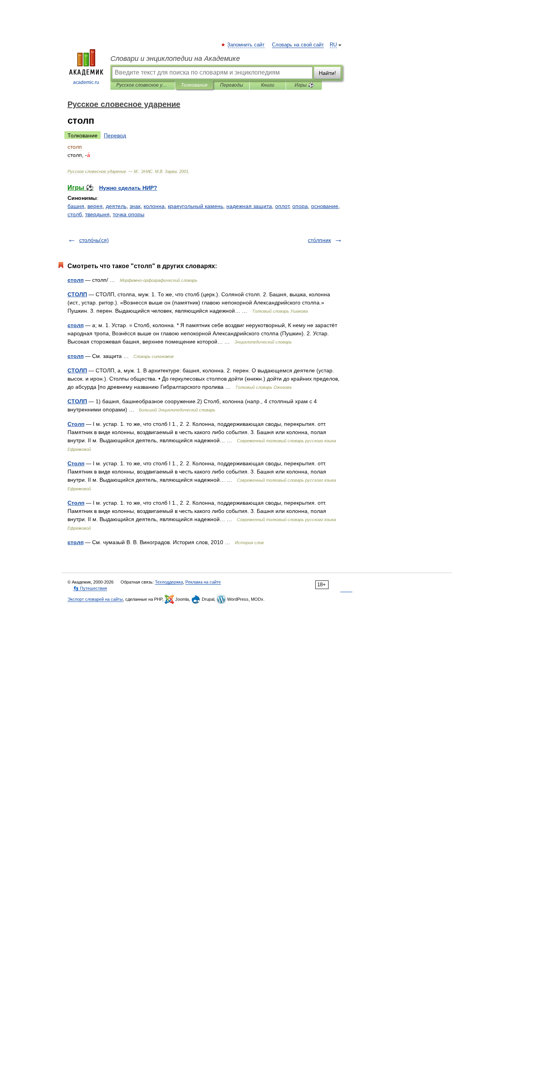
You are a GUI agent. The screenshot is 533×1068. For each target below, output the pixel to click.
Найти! (327, 73)
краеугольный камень (195, 206)
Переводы (231, 85)
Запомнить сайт (246, 45)
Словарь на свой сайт (298, 45)
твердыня (97, 214)
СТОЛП (77, 294)
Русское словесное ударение (142, 85)
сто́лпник (319, 240)
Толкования (194, 85)
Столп (76, 424)
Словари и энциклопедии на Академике (175, 58)
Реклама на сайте (203, 582)
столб (75, 214)
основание (324, 206)
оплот (282, 206)
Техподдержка (169, 582)
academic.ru (86, 82)
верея (95, 206)
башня (76, 206)
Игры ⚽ (304, 85)
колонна (154, 206)
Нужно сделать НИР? (128, 188)
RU (333, 45)
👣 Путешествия (90, 588)
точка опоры (128, 214)
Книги (267, 85)
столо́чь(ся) (94, 240)
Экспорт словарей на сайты (95, 599)
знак (135, 206)
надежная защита (249, 206)
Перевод (115, 135)
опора (300, 206)
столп (76, 280)
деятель (116, 206)
